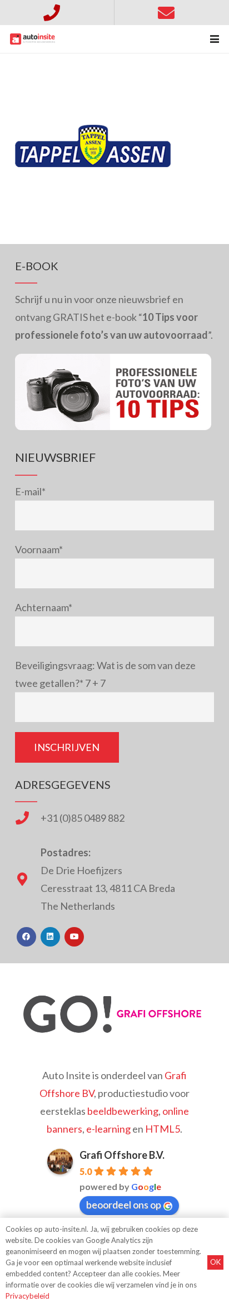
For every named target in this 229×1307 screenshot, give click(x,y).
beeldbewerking (122, 1111)
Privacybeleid (27, 1295)
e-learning (108, 1129)
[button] (214, 39)
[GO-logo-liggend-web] (114, 1014)
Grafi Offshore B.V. (122, 1155)
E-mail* (30, 491)
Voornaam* (39, 549)
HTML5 (162, 1129)
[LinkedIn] (50, 937)
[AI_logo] (32, 39)
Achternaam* (43, 607)
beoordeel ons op (123, 1204)
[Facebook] (26, 937)
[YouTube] (74, 937)
